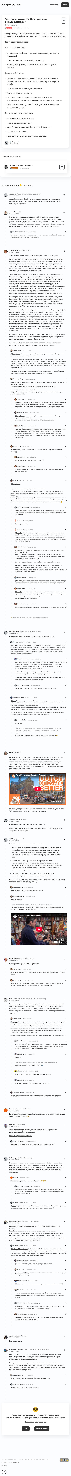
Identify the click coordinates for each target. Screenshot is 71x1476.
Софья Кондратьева (16, 1349)
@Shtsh (13, 235)
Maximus (12, 1109)
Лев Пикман (17, 969)
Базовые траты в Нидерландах (21, 165)
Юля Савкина (21, 577)
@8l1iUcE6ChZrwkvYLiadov (23, 402)
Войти (65, 4)
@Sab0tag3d (18, 688)
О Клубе (4, 1459)
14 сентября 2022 (14, 195)
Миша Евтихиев (14, 999)
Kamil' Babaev (17, 480)
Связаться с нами (44, 1459)
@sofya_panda (15, 1378)
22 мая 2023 (29, 1384)
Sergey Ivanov (14, 250)
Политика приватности (31, 1459)
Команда (20, 1459)
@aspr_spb (14, 1022)
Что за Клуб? (54, 4)
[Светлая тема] (61, 1460)
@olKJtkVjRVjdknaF (17, 890)
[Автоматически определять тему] (64, 1460)
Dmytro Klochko (18, 1375)
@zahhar (13, 972)
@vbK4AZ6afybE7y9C (29, 469)
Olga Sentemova (22, 1071)
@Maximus (18, 1189)
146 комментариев (24, 168)
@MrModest (18, 510)
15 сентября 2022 (14, 252)
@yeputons (18, 469)
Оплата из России (14, 1462)
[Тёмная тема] (67, 1460)
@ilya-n (13, 645)
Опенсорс (4, 1462)
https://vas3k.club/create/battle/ (20, 1136)
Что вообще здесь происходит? (35, 1422)
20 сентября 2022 (28, 1375)
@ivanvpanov (19, 550)
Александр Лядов (18, 379)
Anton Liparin (13, 212)
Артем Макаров (18, 887)
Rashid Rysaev (21, 425)
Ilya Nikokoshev (14, 631)
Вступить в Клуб (42, 1428)
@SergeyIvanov (15, 354)
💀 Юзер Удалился (19, 231)
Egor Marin (20, 1054)
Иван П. (19, 520)
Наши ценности (12, 1459)
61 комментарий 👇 (12, 185)
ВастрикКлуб (11, 4)
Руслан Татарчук (15, 1336)
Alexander (12, 194)
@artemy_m (19, 1293)
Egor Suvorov (21, 457)
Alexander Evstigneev (23, 659)
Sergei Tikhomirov (15, 752)
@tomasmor (18, 1083)
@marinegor (19, 1074)
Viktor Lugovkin (14, 1158)
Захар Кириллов (15, 958)
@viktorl (13, 1181)
